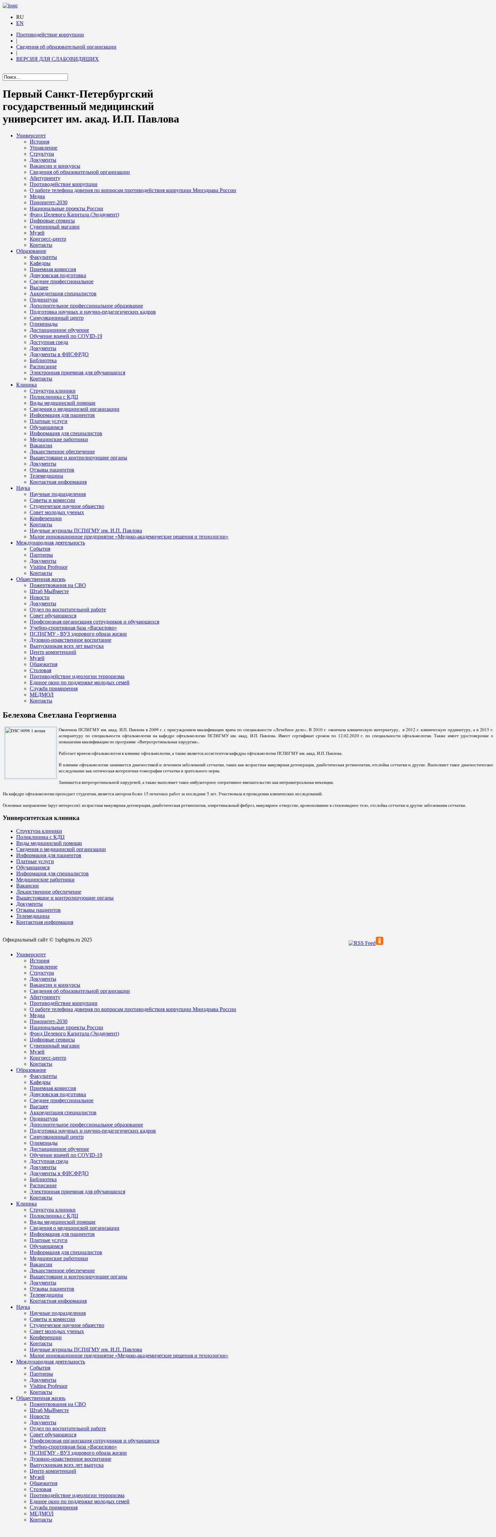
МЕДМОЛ (42, 694)
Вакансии (41, 445)
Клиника (26, 385)
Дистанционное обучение (59, 330)
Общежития (43, 664)
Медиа (37, 196)
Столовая (40, 670)
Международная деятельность (50, 543)
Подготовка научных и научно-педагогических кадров (93, 312)
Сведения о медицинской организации (74, 409)
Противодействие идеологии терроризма (77, 676)
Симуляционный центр (57, 318)
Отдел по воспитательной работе (68, 609)
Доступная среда (49, 342)
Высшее (39, 287)
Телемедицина (46, 476)
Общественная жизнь (40, 579)
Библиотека (43, 360)
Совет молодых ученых (57, 512)
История (39, 141)
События (40, 549)
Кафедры (40, 263)
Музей (37, 233)
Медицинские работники (59, 439)
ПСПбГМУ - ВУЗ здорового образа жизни (78, 634)
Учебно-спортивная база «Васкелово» (73, 628)
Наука (23, 488)
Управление (43, 148)
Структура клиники (53, 391)
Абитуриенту (45, 178)
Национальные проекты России (66, 208)
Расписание (43, 366)
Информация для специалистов (66, 433)
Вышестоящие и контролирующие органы (78, 457)
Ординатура (44, 299)
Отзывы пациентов (52, 470)
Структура (42, 154)
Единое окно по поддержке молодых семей (80, 682)
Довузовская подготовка (58, 275)
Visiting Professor (48, 567)
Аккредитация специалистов (63, 293)
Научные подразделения (58, 494)
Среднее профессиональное (61, 281)
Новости (40, 597)
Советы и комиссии (52, 500)
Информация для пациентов (62, 415)
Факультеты (43, 257)
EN (20, 23)
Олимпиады (44, 324)
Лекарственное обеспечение (62, 451)
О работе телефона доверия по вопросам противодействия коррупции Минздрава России (133, 190)
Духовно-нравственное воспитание (70, 640)
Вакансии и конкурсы (55, 166)
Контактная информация (58, 482)
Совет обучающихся (53, 615)
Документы (43, 160)
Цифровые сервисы (52, 220)
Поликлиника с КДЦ (54, 397)
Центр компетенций (53, 652)
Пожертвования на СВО (58, 585)
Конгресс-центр (48, 239)
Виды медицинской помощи (62, 403)
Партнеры (41, 555)
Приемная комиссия (53, 269)
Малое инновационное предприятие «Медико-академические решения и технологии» (129, 536)
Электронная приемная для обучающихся (77, 372)
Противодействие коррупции (50, 34)
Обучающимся (46, 427)
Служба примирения (54, 688)
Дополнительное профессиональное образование (86, 306)
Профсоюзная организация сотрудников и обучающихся (94, 622)
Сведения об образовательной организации (66, 47)
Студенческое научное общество (67, 506)
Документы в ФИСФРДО (59, 354)
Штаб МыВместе (49, 591)
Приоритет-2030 (48, 202)
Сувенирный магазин (55, 227)
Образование (31, 251)
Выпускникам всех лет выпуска (67, 646)
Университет (31, 135)
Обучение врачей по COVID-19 (66, 336)
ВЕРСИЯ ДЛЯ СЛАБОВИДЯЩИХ (57, 59)
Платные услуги (48, 421)
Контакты (41, 245)
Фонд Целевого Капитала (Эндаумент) (74, 214)
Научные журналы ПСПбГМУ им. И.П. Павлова (86, 530)
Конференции (46, 518)
